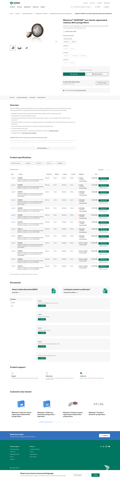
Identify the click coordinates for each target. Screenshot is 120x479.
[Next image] (56, 31)
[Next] (108, 407)
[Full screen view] (56, 41)
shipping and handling (81, 90)
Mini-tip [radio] (74, 41)
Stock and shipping (83, 181)
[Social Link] (101, 446)
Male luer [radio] (66, 41)
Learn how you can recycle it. (29, 133)
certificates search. (54, 130)
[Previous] (12, 407)
